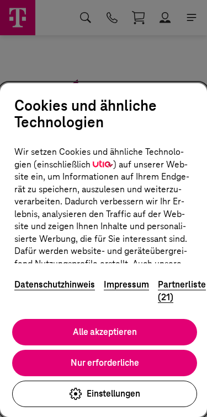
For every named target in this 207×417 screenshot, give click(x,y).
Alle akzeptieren (105, 332)
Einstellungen (113, 393)
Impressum (126, 284)
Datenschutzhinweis (54, 284)
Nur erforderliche (105, 363)
